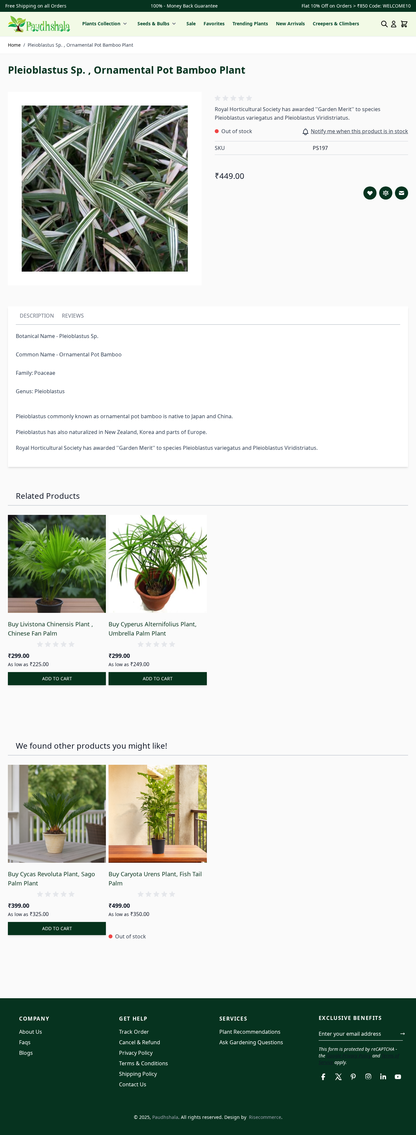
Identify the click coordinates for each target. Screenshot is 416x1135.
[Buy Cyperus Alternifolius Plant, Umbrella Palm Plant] (158, 564)
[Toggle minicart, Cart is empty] (404, 24)
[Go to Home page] (39, 24)
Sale (191, 23)
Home (14, 45)
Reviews (73, 315)
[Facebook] (323, 1077)
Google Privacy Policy (349, 1055)
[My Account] (394, 24)
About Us (30, 1031)
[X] (338, 1077)
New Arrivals (290, 23)
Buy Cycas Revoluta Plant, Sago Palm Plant (51, 878)
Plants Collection (101, 23)
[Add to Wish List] (370, 193)
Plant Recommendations (250, 1031)
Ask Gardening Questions (251, 1042)
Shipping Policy (138, 1073)
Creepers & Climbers (336, 23)
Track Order (134, 1031)
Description (37, 315)
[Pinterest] (353, 1077)
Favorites (214, 23)
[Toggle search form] (384, 24)
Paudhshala (165, 1117)
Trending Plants (250, 23)
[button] (234, 98)
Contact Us (132, 1084)
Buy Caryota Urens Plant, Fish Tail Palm (155, 878)
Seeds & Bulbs (153, 23)
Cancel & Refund (139, 1042)
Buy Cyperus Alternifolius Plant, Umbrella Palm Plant (153, 628)
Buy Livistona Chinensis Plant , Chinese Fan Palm (50, 628)
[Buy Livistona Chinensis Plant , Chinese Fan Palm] (57, 564)
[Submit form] (402, 1033)
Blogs (26, 1052)
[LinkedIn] (383, 1077)
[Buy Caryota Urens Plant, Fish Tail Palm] (158, 814)
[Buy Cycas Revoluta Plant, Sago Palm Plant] (57, 814)
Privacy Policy (136, 1052)
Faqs (25, 1042)
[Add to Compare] (385, 193)
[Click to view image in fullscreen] (105, 188)
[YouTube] (398, 1077)
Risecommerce (265, 1117)
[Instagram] (368, 1077)
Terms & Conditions (143, 1063)
